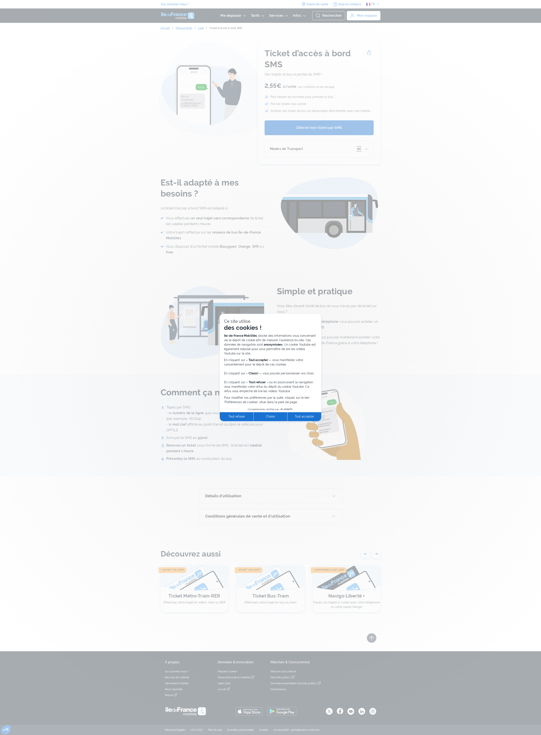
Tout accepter (304, 416)
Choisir (270, 416)
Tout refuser (236, 416)
